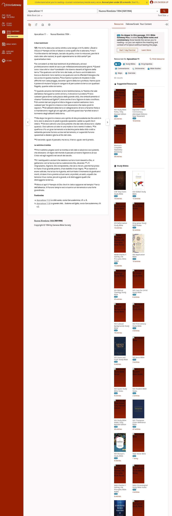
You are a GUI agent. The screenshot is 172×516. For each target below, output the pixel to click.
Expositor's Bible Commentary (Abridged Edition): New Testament (140, 113)
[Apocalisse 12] (107, 122)
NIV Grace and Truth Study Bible (121, 358)
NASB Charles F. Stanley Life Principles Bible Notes (120, 258)
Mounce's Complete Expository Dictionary (118, 149)
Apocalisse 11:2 (43, 200)
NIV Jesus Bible (138, 357)
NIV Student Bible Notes (139, 390)
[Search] (164, 11)
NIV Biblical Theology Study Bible (120, 292)
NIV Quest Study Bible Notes (120, 390)
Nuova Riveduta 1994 (44, 220)
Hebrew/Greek (132, 24)
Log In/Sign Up (161, 2)
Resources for (126, 59)
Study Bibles (122, 166)
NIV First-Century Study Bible (139, 325)
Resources (118, 24)
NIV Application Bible (139, 256)
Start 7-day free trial (127, 50)
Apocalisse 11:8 (43, 203)
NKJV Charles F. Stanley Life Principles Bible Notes (120, 488)
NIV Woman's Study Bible (119, 455)
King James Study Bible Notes (139, 224)
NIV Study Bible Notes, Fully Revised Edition (120, 112)
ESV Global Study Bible (139, 193)
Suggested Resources (127, 84)
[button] (158, 2)
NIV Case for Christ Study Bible (140, 291)
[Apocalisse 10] (28, 122)
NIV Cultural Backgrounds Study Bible (121, 326)
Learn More (146, 50)
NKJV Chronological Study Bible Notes (140, 486)
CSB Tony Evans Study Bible (120, 193)
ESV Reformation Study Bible (120, 224)
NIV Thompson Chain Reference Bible (139, 422)
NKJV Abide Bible (139, 454)
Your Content (146, 24)
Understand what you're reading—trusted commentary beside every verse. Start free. (88, 2)
